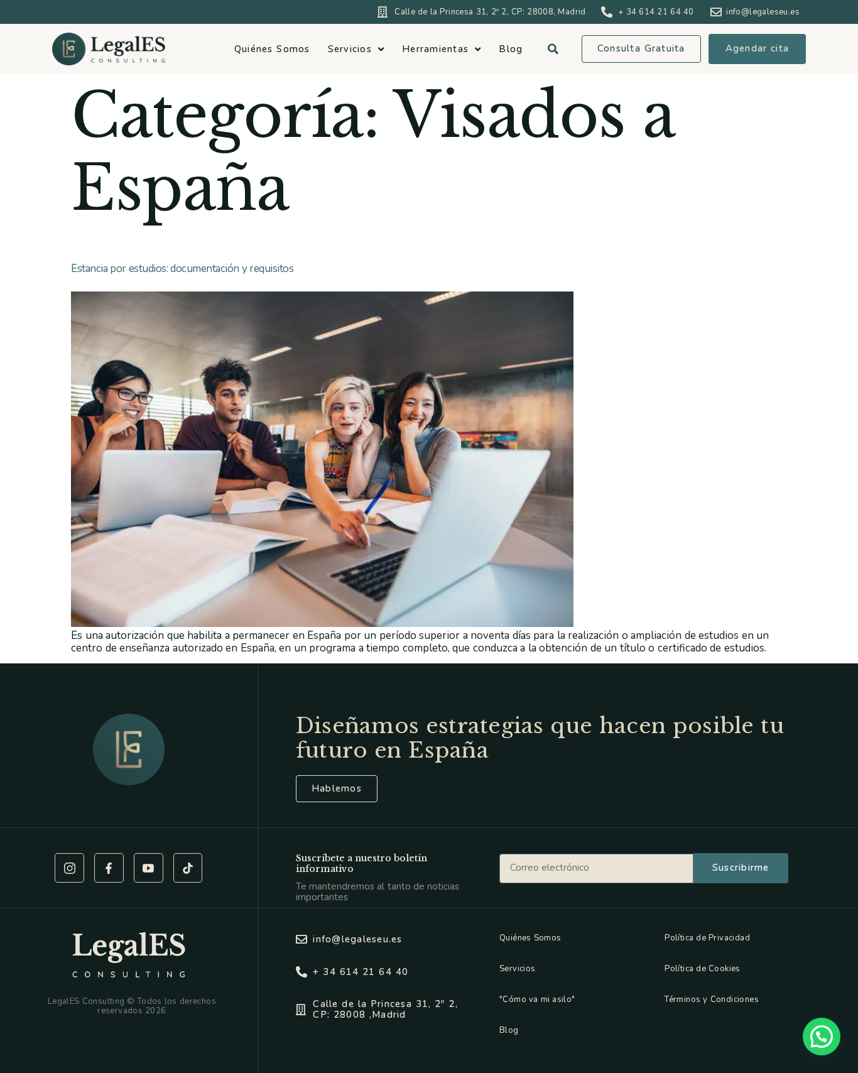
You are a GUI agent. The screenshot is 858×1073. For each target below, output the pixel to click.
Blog (511, 49)
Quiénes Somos (272, 49)
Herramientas (435, 49)
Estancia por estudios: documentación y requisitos (182, 268)
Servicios (350, 49)
